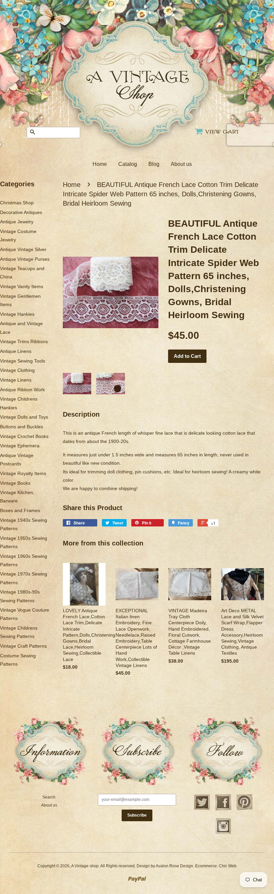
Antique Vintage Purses (24, 259)
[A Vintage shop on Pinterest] (244, 809)
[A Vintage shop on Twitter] (201, 809)
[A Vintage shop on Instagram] (223, 833)
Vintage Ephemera (19, 445)
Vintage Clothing (17, 370)
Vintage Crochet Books (24, 436)
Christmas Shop (17, 202)
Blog (153, 164)
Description (81, 414)
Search (48, 797)
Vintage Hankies (17, 314)
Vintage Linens (15, 380)
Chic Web (228, 866)
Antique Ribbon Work (22, 389)
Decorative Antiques (21, 212)
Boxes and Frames (20, 510)
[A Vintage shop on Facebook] (223, 809)
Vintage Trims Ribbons (24, 341)
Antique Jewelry (16, 221)
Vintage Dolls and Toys (24, 417)
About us (181, 164)
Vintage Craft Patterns (23, 646)
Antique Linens (15, 351)
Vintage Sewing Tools (22, 361)
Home (100, 164)
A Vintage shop (85, 866)
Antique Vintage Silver (23, 249)
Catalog (127, 164)
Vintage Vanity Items (21, 286)
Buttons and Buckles (21, 426)
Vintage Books (15, 483)
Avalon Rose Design (174, 866)
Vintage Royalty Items (23, 473)
